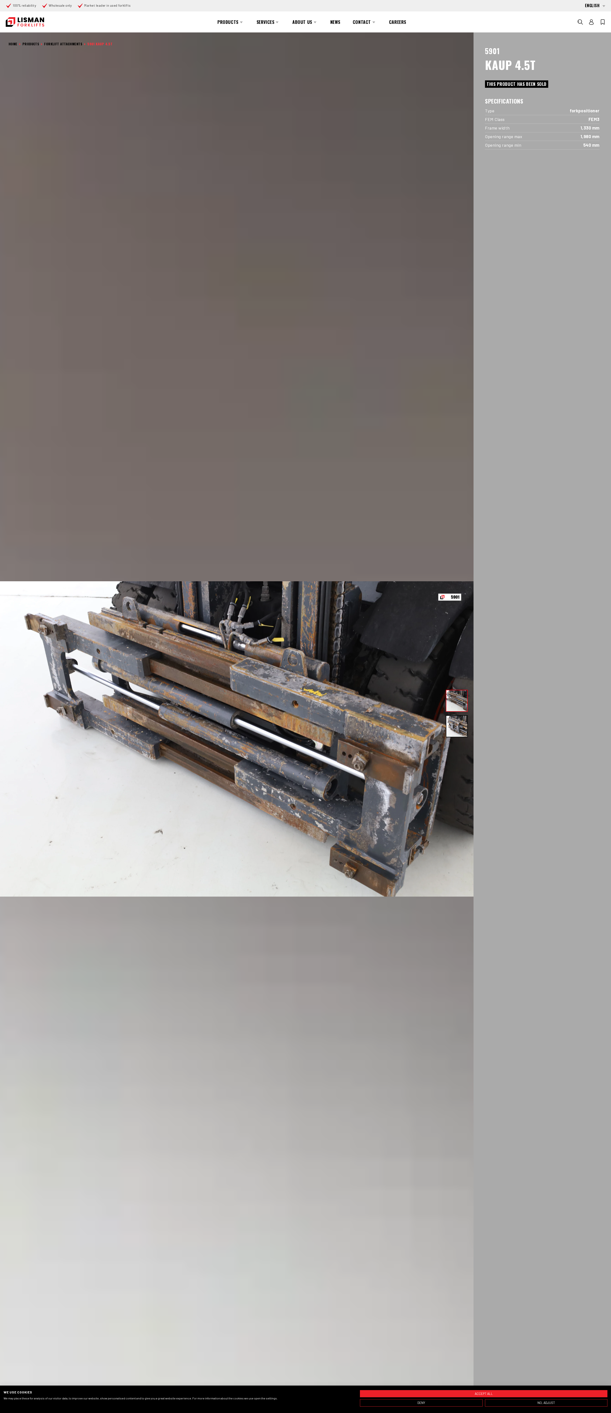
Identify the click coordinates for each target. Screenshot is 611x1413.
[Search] (580, 22)
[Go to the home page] (25, 22)
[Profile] (591, 22)
